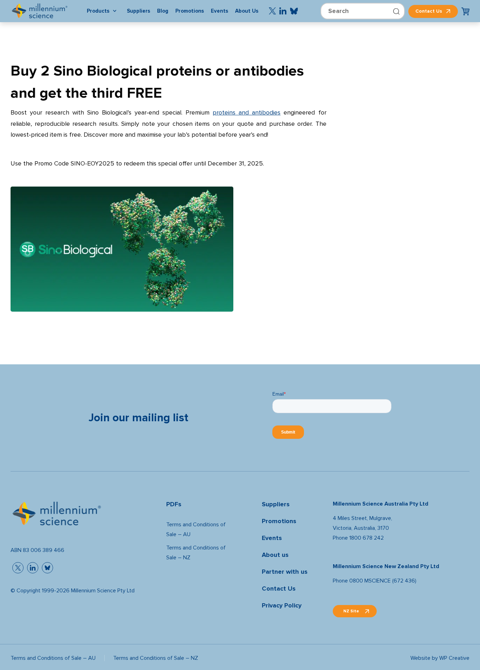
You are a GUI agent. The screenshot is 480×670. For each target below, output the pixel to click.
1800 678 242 (366, 537)
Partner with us (284, 571)
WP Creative (454, 658)
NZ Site (351, 611)
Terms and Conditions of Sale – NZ (196, 552)
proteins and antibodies (246, 112)
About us (275, 555)
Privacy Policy (281, 605)
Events (272, 538)
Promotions (279, 521)
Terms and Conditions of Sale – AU (196, 529)
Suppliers (276, 504)
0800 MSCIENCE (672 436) (382, 580)
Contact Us (428, 11)
